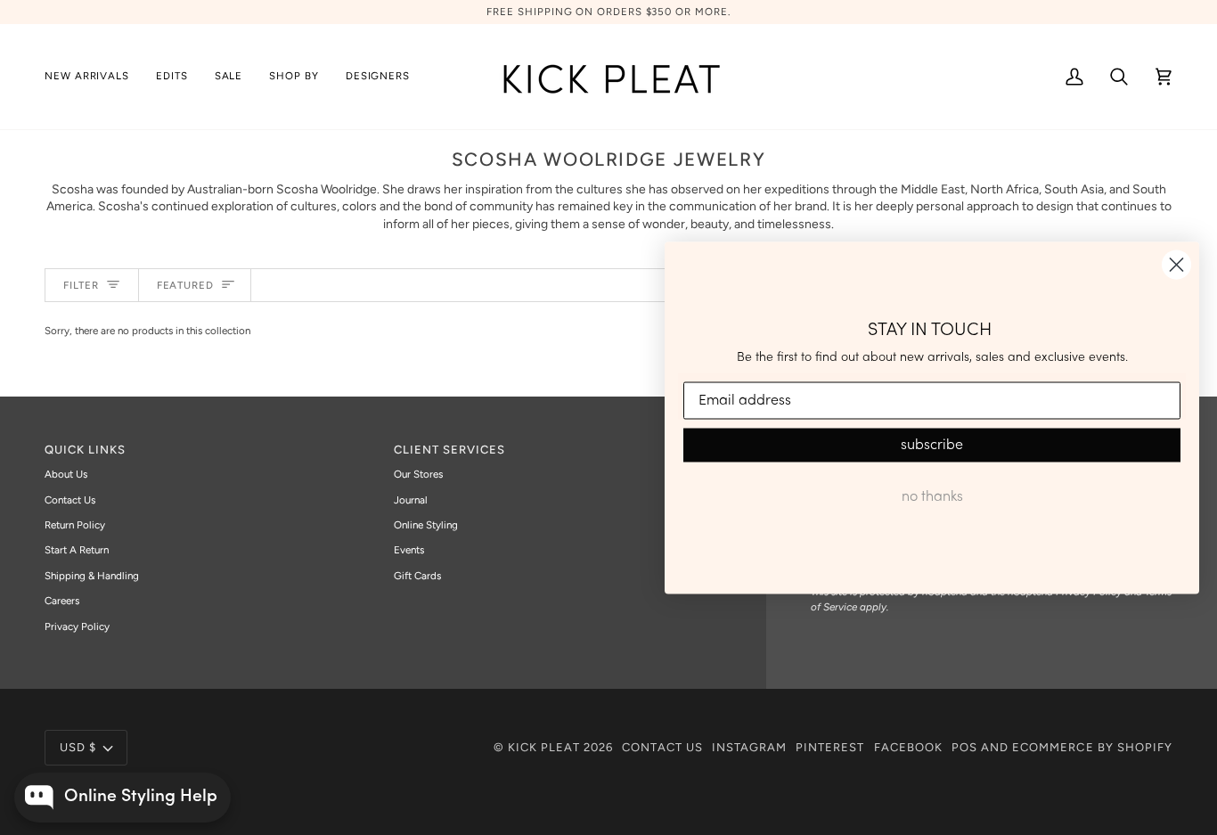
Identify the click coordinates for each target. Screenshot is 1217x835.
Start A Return (77, 550)
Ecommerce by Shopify (1092, 747)
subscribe (932, 445)
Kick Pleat (544, 747)
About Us (66, 474)
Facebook (908, 747)
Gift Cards (417, 575)
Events (409, 550)
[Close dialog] (1176, 264)
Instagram (749, 747)
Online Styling (426, 525)
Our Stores (418, 474)
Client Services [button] (450, 449)
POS (964, 747)
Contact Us (70, 500)
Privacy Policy (77, 626)
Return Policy (75, 525)
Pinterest (830, 747)
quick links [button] (85, 449)
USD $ (78, 747)
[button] (172, 76)
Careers (62, 600)
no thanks (932, 497)
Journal (411, 500)
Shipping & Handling (92, 575)
